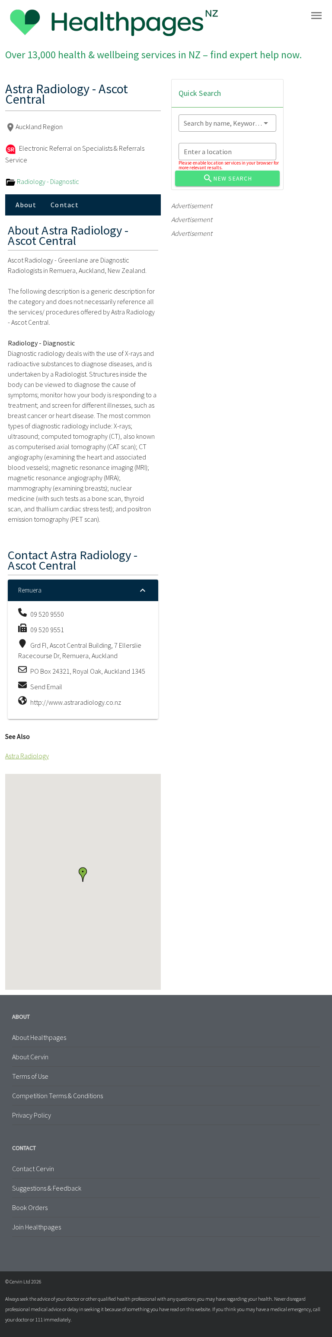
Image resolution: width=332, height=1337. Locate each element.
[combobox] (227, 123)
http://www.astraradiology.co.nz (75, 702)
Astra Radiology (27, 755)
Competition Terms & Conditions (57, 1095)
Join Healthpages (36, 1227)
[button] (83, 874)
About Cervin (30, 1056)
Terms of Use (30, 1076)
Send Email (46, 686)
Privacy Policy (31, 1115)
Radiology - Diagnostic (47, 181)
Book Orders (30, 1207)
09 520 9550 (47, 614)
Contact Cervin (33, 1168)
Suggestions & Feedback (46, 1188)
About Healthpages (39, 1037)
